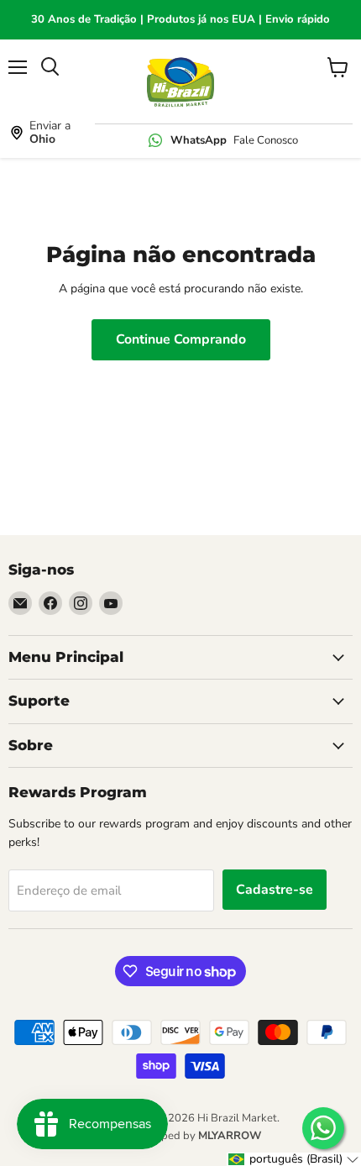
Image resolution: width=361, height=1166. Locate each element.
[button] (294, 1159)
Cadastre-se (274, 889)
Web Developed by (180, 1135)
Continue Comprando (181, 339)
